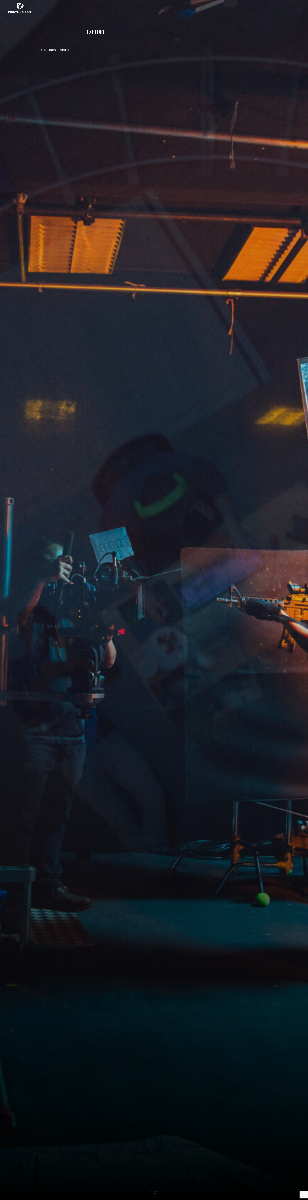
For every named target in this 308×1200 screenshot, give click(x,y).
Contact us (64, 50)
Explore (52, 50)
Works (43, 50)
